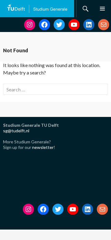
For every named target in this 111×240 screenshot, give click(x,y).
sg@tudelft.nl (16, 130)
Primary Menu (102, 8)
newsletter (43, 147)
